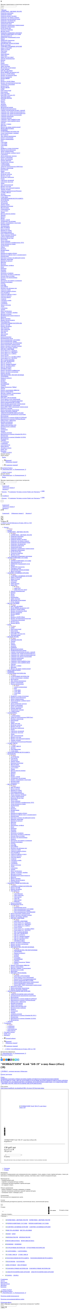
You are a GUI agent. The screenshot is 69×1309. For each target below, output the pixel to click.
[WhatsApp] (13, 1060)
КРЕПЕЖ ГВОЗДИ (16, 640)
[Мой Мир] (6, 1060)
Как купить (4, 1282)
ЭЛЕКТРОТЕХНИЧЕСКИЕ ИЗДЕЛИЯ (22, 994)
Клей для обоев (15, 1088)
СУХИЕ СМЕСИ (16, 746)
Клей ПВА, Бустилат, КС (27, 1088)
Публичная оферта (6, 1302)
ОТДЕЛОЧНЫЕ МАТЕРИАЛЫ (20, 676)
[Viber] (11, 1060)
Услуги (3, 1280)
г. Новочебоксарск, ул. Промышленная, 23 (14, 469)
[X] (9, 1060)
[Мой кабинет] (1, 503)
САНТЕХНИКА (15, 716)
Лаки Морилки (18, 893)
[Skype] (16, 1060)
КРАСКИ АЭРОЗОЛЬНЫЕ (22, 976)
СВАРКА (39, 1083)
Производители (5, 1284)
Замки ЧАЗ (17, 588)
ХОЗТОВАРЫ (15, 757)
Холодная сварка (39, 1088)
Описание (7, 1168)
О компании (10, 1026)
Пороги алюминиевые (20, 687)
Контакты (3, 1287)
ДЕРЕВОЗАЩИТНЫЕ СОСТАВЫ (21, 560)
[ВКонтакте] (2, 1060)
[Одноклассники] (4, 1060)
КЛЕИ (12, 627)
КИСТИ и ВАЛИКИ (17, 606)
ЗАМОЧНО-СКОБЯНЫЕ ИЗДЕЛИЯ (21, 576)
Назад (10, 529)
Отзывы (6, 1170)
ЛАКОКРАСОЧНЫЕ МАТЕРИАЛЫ (21, 886)
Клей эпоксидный (6, 1088)
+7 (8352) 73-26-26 (6, 452)
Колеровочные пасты (20, 907)
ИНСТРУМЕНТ (15, 787)
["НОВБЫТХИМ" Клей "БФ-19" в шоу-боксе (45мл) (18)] (34, 1107)
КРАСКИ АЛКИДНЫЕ (21, 921)
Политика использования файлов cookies (12, 1299)
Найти (2, 1307)
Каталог (9, 530)
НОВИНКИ (4, 1079)
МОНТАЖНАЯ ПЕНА (55, 1080)
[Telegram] (18, 1060)
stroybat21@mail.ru (7, 468)
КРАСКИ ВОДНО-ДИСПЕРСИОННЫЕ (25, 950)
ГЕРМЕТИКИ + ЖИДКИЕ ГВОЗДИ (21, 535)
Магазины (4, 1285)
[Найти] (2, 8)
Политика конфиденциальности (10, 1296)
